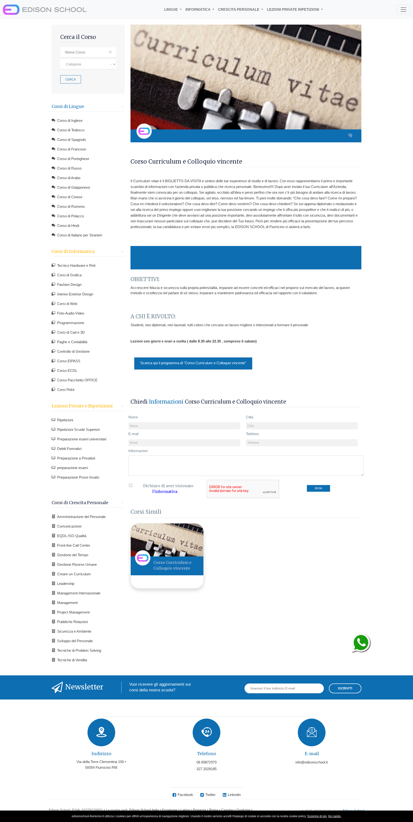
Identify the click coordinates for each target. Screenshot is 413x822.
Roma (213, 810)
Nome (133, 417)
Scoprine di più (317, 816)
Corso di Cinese (69, 197)
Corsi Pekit (65, 390)
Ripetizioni (65, 420)
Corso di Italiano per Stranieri (79, 235)
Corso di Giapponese (73, 187)
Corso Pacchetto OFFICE (77, 380)
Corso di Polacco (70, 216)
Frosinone (169, 810)
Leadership (65, 584)
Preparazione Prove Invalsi (78, 477)
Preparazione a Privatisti (76, 458)
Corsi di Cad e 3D (71, 332)
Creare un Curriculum (74, 574)
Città (249, 417)
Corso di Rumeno (71, 206)
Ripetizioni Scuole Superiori (78, 429)
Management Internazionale (78, 593)
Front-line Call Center (73, 545)
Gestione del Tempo (72, 555)
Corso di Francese (71, 149)
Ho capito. (334, 816)
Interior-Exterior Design (75, 294)
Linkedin (234, 795)
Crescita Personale (239, 9)
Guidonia (243, 810)
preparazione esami (72, 468)
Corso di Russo (69, 168)
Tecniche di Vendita (72, 660)
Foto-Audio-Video (70, 313)
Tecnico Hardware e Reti (76, 265)
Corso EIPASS (68, 361)
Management (67, 603)
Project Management (73, 612)
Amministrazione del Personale (81, 517)
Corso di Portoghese (73, 159)
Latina (185, 810)
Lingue (171, 9)
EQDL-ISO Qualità (71, 536)
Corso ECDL (67, 370)
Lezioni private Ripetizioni (293, 9)
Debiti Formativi (69, 449)
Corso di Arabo (68, 178)
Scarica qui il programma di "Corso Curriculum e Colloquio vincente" (193, 363)
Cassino (227, 810)
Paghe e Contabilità (72, 342)
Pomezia (199, 810)
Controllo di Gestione (73, 351)
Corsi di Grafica (69, 275)
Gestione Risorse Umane (77, 564)
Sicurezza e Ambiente (74, 631)
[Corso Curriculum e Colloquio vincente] (167, 540)
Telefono (252, 434)
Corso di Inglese (69, 120)
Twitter (210, 795)
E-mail (133, 434)
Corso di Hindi (68, 226)
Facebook (185, 795)
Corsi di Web (67, 304)
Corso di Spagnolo (71, 140)
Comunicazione (69, 526)
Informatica (198, 9)
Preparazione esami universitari (81, 439)
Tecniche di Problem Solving (79, 650)
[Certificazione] (351, 136)
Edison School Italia (144, 810)
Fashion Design (69, 285)
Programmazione (70, 323)
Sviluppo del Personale (75, 641)
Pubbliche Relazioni (72, 622)
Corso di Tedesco (70, 130)
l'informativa (164, 491)
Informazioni (137, 451)
